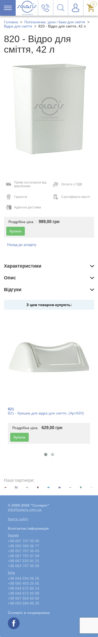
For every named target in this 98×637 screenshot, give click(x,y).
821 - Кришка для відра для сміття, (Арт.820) (46, 413)
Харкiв (13, 535)
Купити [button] (15, 231)
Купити (19, 437)
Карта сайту (18, 519)
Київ (11, 572)
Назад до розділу (21, 244)
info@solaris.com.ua (25, 509)
